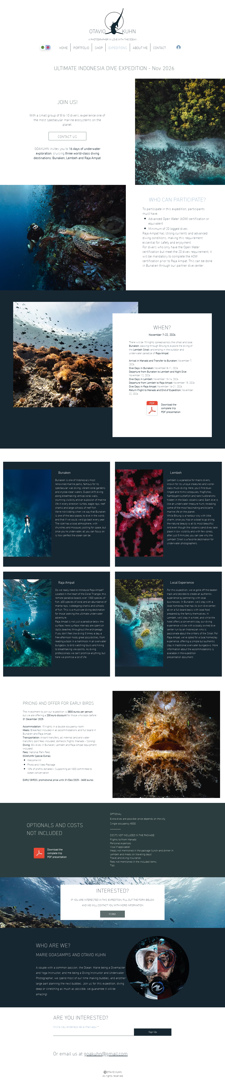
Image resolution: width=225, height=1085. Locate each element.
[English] (48, 47)
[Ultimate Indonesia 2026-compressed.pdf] (152, 409)
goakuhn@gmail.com (106, 1053)
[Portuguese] (42, 47)
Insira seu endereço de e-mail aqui (75, 1026)
